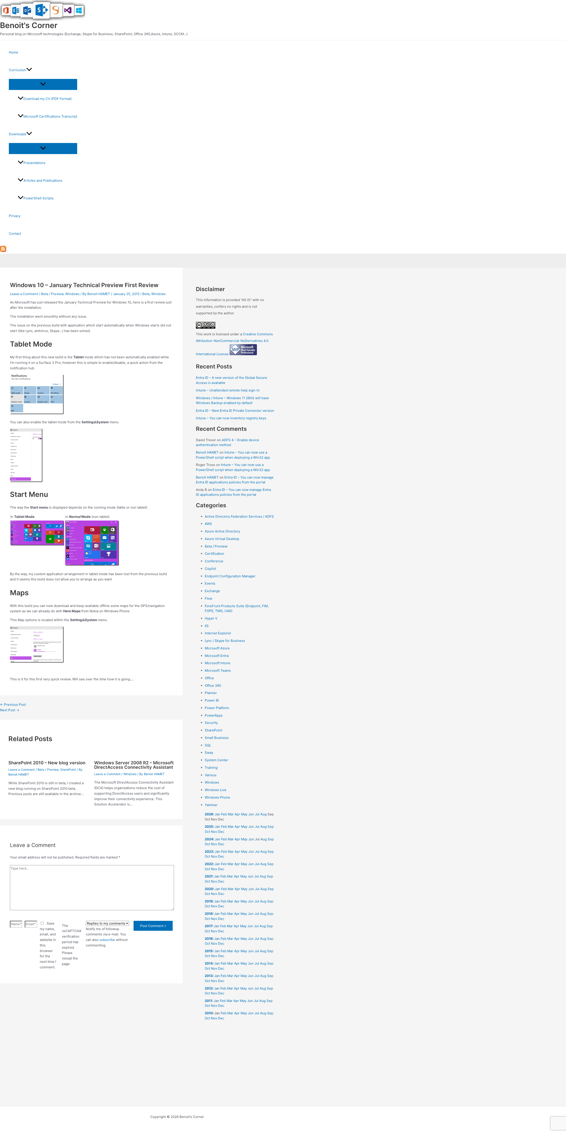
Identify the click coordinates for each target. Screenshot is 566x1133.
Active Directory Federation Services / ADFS (239, 516)
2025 (209, 826)
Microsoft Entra (217, 656)
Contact (15, 233)
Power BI (212, 700)
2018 (209, 914)
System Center (216, 760)
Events (210, 583)
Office (209, 678)
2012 (208, 988)
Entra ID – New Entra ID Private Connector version (235, 410)
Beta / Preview (52, 294)
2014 (209, 963)
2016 (209, 939)
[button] (29, 70)
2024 (209, 839)
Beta (145, 294)
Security (211, 723)
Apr (237, 814)
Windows (72, 294)
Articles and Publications (42, 180)
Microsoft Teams (218, 670)
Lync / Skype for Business (225, 641)
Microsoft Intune (217, 663)
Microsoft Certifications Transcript (50, 116)
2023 (209, 851)
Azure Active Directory (222, 531)
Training (211, 767)
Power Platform (217, 708)
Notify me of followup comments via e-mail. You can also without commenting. (107, 937)
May (244, 814)
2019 (209, 901)
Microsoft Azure (217, 648)
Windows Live (215, 790)
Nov (214, 832)
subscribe (107, 940)
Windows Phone (217, 797)
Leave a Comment (24, 294)
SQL (208, 745)
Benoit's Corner (28, 25)
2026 (209, 814)
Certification (214, 553)
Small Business (217, 738)
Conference (214, 561)
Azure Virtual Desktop (222, 539)
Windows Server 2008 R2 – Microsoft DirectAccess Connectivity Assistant (134, 765)
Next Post (9, 710)
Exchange (212, 591)
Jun (251, 814)
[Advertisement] (91, 1040)
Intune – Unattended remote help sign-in (228, 390)
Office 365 (213, 685)
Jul (257, 814)
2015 (209, 951)
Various (210, 775)
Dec (221, 832)
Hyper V (211, 618)
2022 (209, 864)
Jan (217, 814)
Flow (208, 598)
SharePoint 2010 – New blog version (46, 762)
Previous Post (13, 704)
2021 (208, 876)
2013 (209, 976)
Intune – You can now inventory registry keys (231, 418)
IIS (207, 626)
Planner (211, 693)
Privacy (14, 216)
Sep (271, 826)
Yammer (211, 805)
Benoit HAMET (207, 452)
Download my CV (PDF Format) (47, 99)
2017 (208, 926)
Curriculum (17, 70)
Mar (231, 814)
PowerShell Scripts (38, 198)
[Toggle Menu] (43, 84)
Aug (263, 814)
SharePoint (68, 769)
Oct (207, 832)
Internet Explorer (218, 633)
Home (13, 52)
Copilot (210, 568)
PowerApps (214, 715)
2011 (208, 1001)
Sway (209, 752)
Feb (224, 814)
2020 (209, 889)
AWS (208, 524)
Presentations (34, 163)
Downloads (17, 134)
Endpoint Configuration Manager (230, 576)
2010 (209, 1013)
